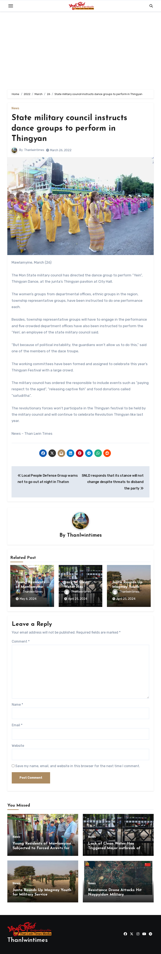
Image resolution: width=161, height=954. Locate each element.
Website (18, 746)
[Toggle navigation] (10, 5)
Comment (21, 641)
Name (17, 705)
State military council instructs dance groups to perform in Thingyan (69, 128)
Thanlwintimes (34, 150)
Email (17, 725)
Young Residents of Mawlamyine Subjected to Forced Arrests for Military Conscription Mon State (42, 848)
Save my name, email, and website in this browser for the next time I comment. (77, 766)
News (15, 108)
